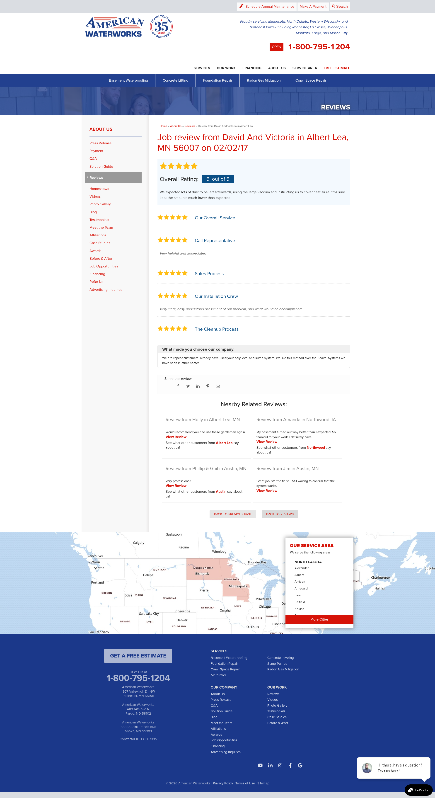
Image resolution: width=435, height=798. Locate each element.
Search (342, 6)
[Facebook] (290, 765)
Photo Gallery (100, 204)
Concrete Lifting (175, 80)
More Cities (319, 619)
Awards (95, 251)
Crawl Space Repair (310, 80)
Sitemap (263, 783)
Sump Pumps (277, 663)
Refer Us (96, 281)
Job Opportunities (103, 266)
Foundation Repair (217, 80)
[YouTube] (260, 765)
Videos (95, 196)
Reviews (96, 177)
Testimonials (99, 220)
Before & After (100, 258)
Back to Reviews (280, 514)
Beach (299, 595)
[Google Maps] (300, 765)
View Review (176, 436)
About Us (100, 129)
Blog (93, 212)
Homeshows (99, 189)
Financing (97, 274)
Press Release (100, 143)
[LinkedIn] (270, 765)
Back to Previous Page (233, 514)
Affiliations (97, 235)
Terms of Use (245, 783)
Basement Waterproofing (128, 80)
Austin (221, 491)
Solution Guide (101, 166)
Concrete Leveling (280, 657)
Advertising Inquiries (105, 289)
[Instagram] (280, 765)
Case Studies (99, 243)
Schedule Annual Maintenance (270, 6)
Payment (96, 151)
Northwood (316, 447)
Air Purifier (218, 675)
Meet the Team (101, 227)
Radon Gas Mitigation (264, 80)
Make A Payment (313, 6)
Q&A (93, 158)
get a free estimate (138, 656)
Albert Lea (224, 442)
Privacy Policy (223, 783)
